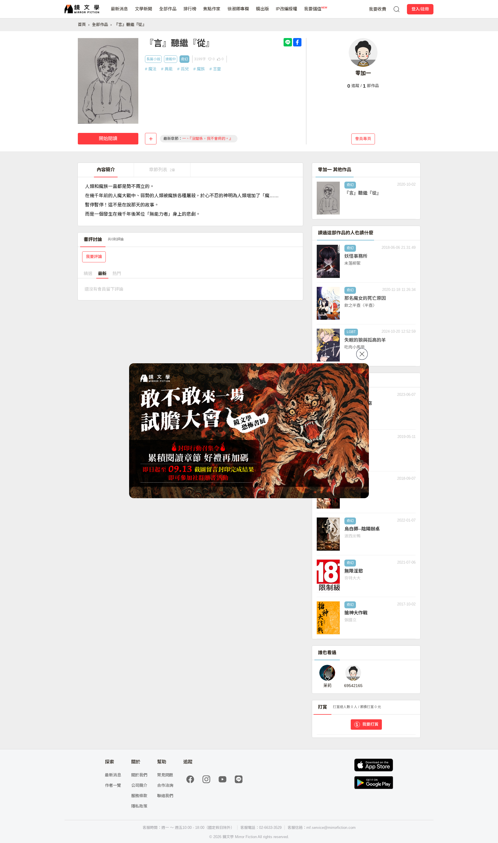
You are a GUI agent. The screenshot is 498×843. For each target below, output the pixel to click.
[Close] (362, 354)
